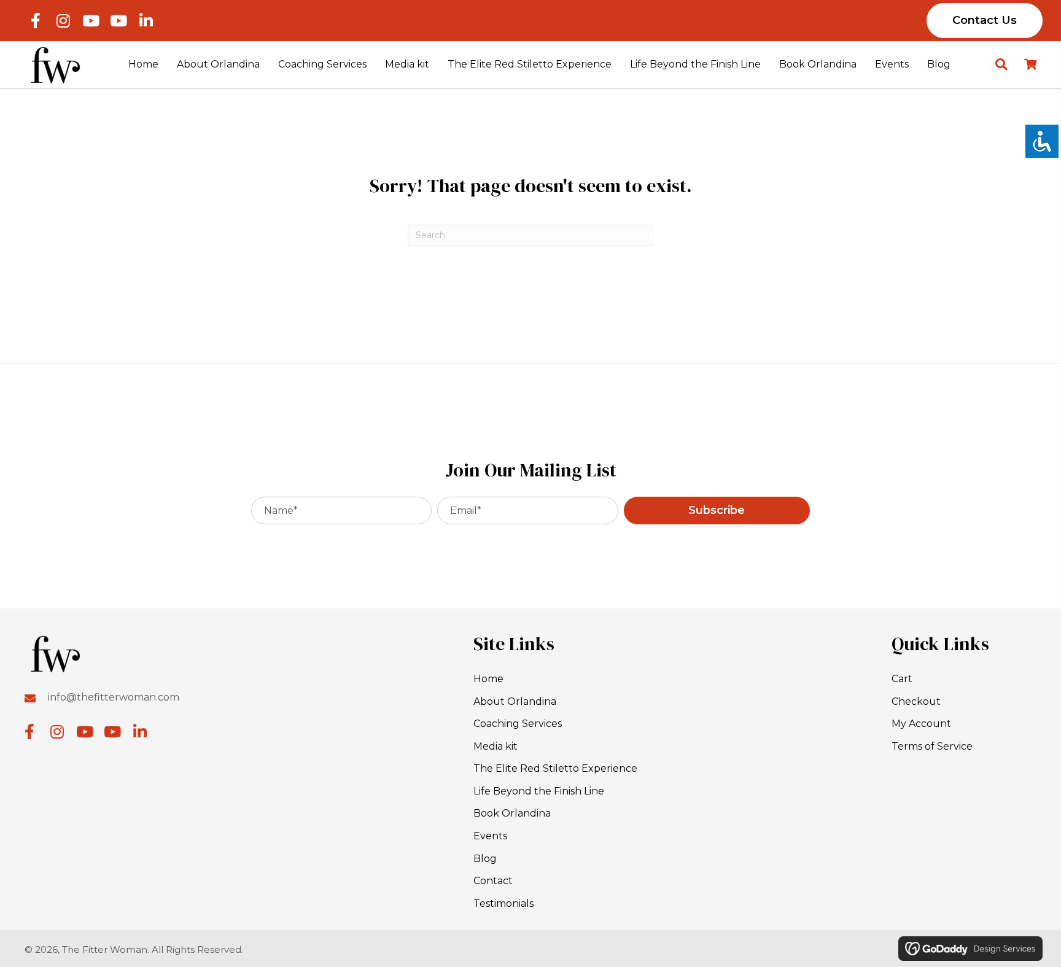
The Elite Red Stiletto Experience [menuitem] (555, 768)
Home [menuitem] (488, 679)
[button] (35, 20)
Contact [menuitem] (493, 881)
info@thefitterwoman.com (113, 697)
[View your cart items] (1030, 65)
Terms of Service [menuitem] (932, 746)
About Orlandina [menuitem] (514, 701)
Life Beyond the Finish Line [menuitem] (538, 791)
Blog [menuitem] (485, 858)
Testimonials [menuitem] (503, 903)
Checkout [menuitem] (916, 701)
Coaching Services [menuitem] (517, 723)
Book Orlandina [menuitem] (512, 813)
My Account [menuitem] (921, 723)
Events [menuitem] (490, 836)
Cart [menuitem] (902, 679)
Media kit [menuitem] (495, 746)
